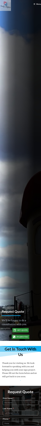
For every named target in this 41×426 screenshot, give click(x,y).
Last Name (7, 408)
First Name (7, 398)
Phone (5, 419)
